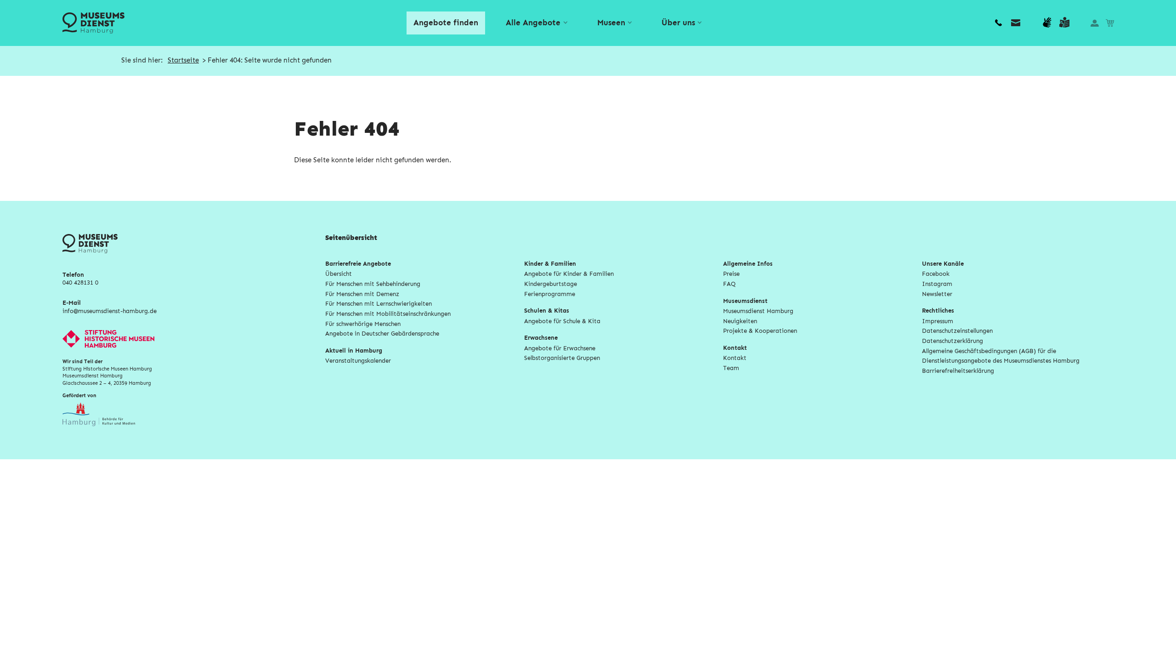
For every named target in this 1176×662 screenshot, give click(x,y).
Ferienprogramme (549, 294)
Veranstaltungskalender (358, 361)
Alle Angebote (533, 23)
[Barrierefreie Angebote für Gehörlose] (1047, 23)
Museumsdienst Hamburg (758, 311)
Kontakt (734, 358)
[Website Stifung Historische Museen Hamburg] (193, 339)
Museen (611, 23)
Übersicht (338, 274)
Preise (731, 274)
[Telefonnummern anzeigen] (998, 23)
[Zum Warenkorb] (1109, 23)
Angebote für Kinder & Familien (569, 274)
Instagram (937, 284)
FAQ (729, 284)
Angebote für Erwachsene (559, 349)
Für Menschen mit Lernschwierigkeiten (378, 304)
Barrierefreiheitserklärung (958, 371)
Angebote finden (445, 23)
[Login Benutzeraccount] (1094, 23)
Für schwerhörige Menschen (363, 324)
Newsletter (937, 294)
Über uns (678, 23)
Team (731, 368)
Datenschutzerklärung (952, 341)
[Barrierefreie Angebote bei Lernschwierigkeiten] (1064, 23)
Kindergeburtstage (550, 284)
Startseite (183, 60)
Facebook (936, 274)
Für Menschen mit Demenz (362, 294)
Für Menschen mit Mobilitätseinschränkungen (388, 314)
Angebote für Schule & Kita (562, 322)
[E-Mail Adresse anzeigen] (1015, 23)
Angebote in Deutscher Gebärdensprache (382, 334)
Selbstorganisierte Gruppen (562, 358)
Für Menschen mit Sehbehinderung (372, 284)
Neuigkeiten (740, 322)
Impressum (937, 322)
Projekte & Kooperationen (760, 331)
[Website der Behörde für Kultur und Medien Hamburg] (98, 427)
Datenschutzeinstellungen (957, 331)
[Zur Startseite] (93, 23)
